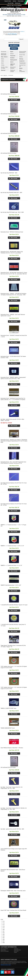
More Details (14, 99)
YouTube (5, 972)
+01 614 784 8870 (17, 5)
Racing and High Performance (22, 52)
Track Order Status (17, 949)
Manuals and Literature (12, 68)
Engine (11, 51)
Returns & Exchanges (5, 951)
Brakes (2, 58)
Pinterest (9, 972)
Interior (11, 61)
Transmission (22, 63)
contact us (22, 31)
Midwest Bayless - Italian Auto (14, 10)
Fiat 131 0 (5, 75)
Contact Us (16, 948)
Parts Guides (21, 1)
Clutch (2, 63)
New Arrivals (14, 45)
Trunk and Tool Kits (22, 66)
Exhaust (12, 53)
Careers (15, 952)
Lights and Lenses (12, 64)
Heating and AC (13, 59)
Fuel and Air (12, 55)
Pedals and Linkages (12, 71)
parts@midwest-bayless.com (7, 7)
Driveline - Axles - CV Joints (4, 68)
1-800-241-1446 (10, 5)
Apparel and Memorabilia (3, 54)
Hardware (12, 57)
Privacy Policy (3, 949)
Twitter (2, 972)
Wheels (20, 68)
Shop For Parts (7, 1)
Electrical (3, 70)
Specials (14, 48)
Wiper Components (22, 71)
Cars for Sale (10, 3)
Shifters (21, 56)
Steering (21, 58)
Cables (2, 60)
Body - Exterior (4, 56)
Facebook (12, 972)
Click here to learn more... (6, 964)
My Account (17, 3)
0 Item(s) (21, 7)
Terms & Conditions (4, 948)
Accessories (3, 51)
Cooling (2, 65)
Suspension (21, 60)
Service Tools (22, 54)
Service (14, 1)
